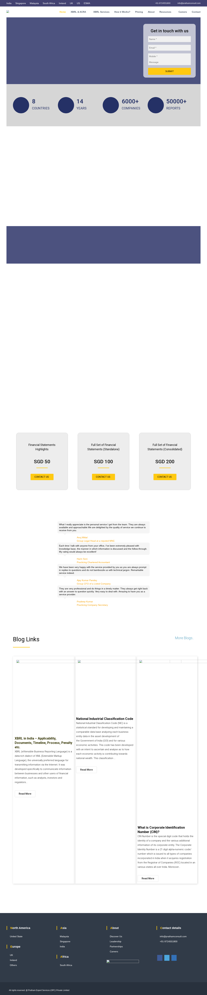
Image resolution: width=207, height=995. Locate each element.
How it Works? (122, 12)
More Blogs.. (184, 638)
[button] (42, 477)
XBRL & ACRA (78, 12)
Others (13, 965)
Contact (196, 12)
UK (71, 3)
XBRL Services (101, 12)
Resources (165, 12)
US (78, 3)
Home (63, 12)
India (8, 3)
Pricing (139, 12)
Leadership (115, 941)
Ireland (62, 3)
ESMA (87, 3)
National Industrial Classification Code (104, 719)
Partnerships (116, 946)
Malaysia (34, 3)
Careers (183, 12)
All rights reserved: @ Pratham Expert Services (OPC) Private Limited (39, 990)
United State (16, 936)
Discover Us (116, 936)
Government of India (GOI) (94, 740)
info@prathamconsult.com (189, 3)
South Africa (49, 3)
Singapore (20, 3)
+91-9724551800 (162, 3)
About (151, 12)
